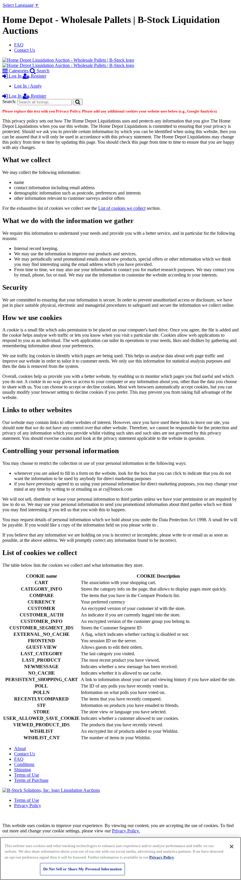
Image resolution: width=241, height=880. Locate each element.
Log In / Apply (28, 85)
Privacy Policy (27, 805)
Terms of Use (26, 774)
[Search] (78, 102)
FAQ (19, 44)
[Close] (231, 846)
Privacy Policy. (126, 830)
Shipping (22, 769)
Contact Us (24, 50)
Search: (9, 101)
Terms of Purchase (31, 780)
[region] (120, 858)
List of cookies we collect (121, 208)
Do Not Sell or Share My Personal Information (82, 869)
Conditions (24, 764)
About (20, 748)
